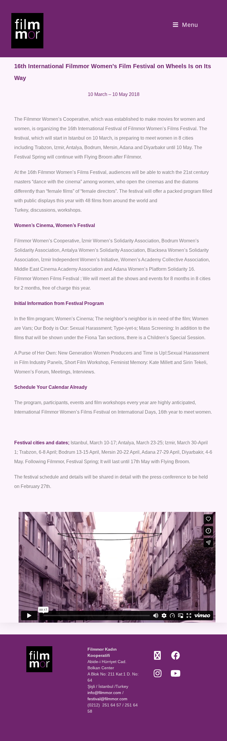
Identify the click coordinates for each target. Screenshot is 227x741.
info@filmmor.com (104, 692)
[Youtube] (175, 673)
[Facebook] (175, 655)
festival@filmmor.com (107, 698)
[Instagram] (157, 673)
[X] (157, 655)
